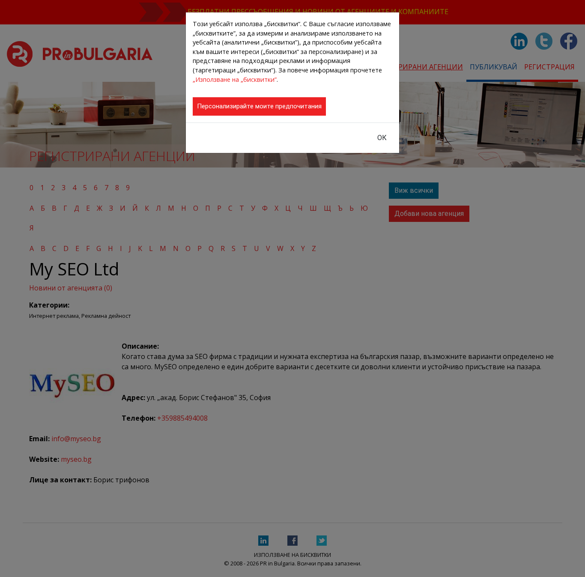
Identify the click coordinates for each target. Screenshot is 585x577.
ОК (382, 138)
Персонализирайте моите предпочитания (259, 106)
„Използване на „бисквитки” (235, 79)
